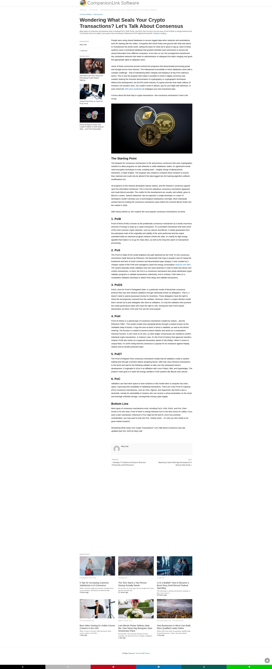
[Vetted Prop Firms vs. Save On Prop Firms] (92, 91)
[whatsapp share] (204, 667)
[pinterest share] (113, 667)
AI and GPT (161, 577)
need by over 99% (183, 265)
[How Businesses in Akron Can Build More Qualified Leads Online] (174, 608)
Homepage (83, 10)
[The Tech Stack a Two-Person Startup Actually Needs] (136, 566)
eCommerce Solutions (88, 577)
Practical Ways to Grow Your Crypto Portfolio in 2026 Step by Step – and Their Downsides (92, 127)
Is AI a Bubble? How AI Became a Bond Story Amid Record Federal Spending (173, 585)
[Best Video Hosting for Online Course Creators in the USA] (97, 608)
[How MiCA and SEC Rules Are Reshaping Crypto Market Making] (92, 66)
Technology (122, 577)
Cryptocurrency (86, 14)
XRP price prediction (133, 89)
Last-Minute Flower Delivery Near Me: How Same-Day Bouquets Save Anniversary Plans (135, 628)
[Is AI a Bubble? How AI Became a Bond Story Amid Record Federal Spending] (174, 566)
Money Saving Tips (125, 620)
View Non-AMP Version (142, 653)
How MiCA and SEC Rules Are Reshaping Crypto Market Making (91, 78)
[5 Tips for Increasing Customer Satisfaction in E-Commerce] (97, 566)
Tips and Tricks (178, 620)
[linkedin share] (158, 667)
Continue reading (160, 33)
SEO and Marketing (87, 620)
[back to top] (267, 660)
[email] (68, 667)
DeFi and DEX (93, 10)
